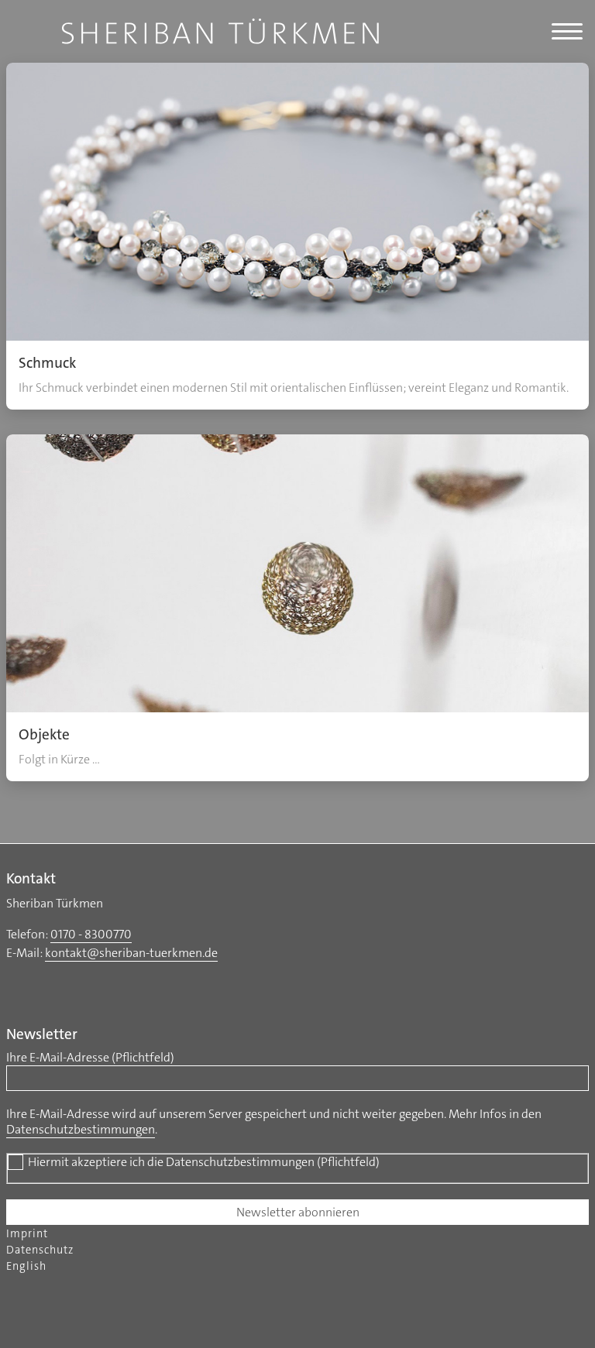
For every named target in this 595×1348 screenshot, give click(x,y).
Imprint (27, 1233)
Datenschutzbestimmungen (80, 1129)
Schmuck (47, 362)
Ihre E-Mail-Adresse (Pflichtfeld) (90, 1057)
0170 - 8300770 (91, 934)
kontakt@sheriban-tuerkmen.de (131, 953)
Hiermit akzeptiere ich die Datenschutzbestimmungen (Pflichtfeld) (204, 1162)
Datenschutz (40, 1250)
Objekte (44, 734)
